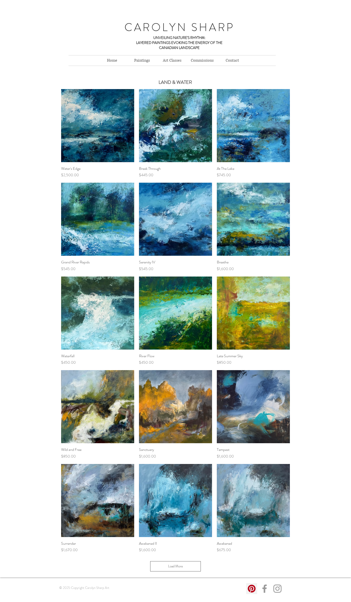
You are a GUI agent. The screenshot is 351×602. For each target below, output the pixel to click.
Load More (175, 566)
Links (61, 597)
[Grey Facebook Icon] (264, 588)
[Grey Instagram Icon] (277, 588)
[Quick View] (97, 125)
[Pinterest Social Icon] (251, 588)
